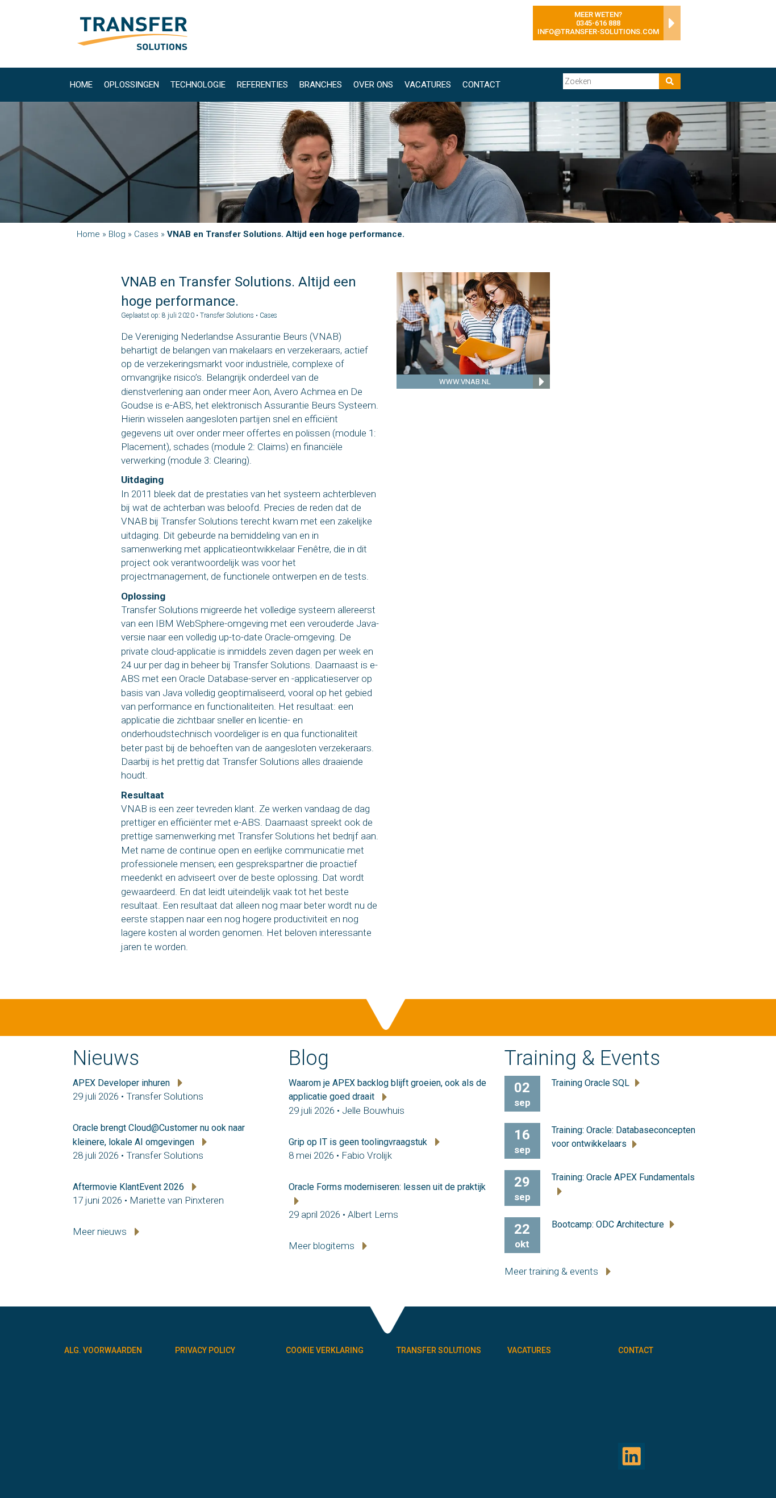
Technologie (198, 85)
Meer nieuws (101, 1231)
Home (81, 85)
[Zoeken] (670, 81)
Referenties (262, 85)
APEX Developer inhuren (122, 1082)
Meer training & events (552, 1271)
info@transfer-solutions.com (598, 31)
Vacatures (427, 85)
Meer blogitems (323, 1245)
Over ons (373, 85)
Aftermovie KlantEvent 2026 (129, 1186)
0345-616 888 (598, 23)
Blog (117, 234)
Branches (320, 85)
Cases (146, 234)
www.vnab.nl (465, 381)
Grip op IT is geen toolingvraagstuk (359, 1142)
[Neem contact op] (669, 26)
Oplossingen (131, 85)
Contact (481, 85)
